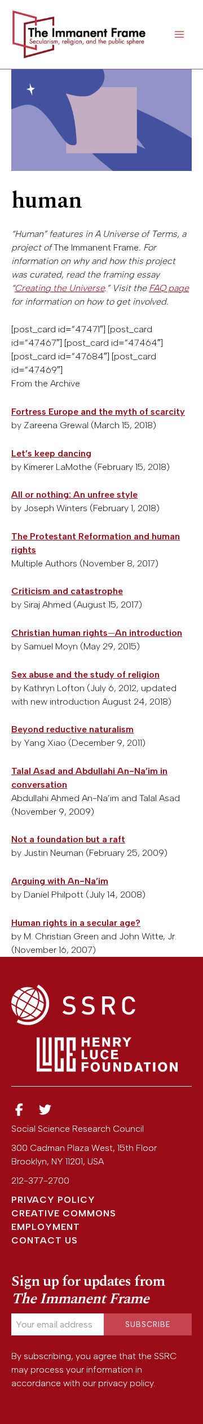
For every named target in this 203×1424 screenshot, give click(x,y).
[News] (19, 1110)
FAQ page (169, 288)
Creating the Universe (59, 288)
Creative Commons (63, 1213)
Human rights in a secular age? (75, 922)
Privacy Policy (53, 1199)
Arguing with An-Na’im (59, 881)
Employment (45, 1226)
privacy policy (125, 1383)
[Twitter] (46, 1110)
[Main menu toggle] (179, 34)
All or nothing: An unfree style (74, 494)
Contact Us (44, 1240)
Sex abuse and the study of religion (85, 674)
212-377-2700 (40, 1180)
